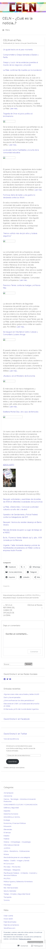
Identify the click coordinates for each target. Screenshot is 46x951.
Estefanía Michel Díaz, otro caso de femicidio (20, 412)
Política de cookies (25, 939)
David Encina (32, 43)
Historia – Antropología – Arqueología (17, 842)
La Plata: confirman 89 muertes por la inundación (22, 70)
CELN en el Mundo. (35, 606)
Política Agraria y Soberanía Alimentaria (18, 881)
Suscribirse (12, 761)
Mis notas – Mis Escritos (12, 867)
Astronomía (8, 796)
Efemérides (8, 829)
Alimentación (8, 793)
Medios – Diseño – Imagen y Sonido (16, 860)
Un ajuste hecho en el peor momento (18, 50)
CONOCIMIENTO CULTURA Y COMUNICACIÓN (20, 805)
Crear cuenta (8, 916)
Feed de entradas (10, 922)
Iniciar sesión (8, 919)
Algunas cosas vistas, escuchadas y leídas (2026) (21, 694)
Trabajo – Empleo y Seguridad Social (17, 894)
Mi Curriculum (9, 864)
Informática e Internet (11, 845)
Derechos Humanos (11, 814)
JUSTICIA (28, 595)
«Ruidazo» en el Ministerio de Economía (19, 376)
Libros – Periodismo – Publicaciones (17, 851)
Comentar (34, 652)
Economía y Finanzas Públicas (15, 823)
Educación (7, 826)
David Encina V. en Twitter (15, 734)
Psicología (7, 885)
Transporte (7, 897)
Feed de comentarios (11, 925)
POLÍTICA (35, 595)
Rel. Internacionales (11, 888)
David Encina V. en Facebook (17, 719)
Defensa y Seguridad (11, 808)
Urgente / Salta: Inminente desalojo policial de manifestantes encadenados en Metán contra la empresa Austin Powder (21, 547)
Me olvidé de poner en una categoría (17, 857)
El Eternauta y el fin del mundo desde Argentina (21, 709)
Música (6, 854)
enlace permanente (31, 598)
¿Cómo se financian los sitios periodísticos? (19, 700)
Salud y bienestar (10, 891)
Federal (6, 839)
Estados (6, 836)
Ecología (7, 820)
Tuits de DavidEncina (11, 739)
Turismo (7, 900)
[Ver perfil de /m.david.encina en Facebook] (5, 679)
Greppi (13, 598)
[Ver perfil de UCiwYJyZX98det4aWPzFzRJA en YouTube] (10, 679)
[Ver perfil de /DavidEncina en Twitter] (7, 679)
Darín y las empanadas (12, 697)
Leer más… (14, 109)
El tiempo (7, 832)
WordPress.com (9, 928)
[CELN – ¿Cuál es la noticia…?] (23, 7)
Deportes (7, 811)
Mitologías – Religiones (12, 870)
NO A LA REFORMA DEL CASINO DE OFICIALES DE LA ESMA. (9, 610)
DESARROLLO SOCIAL (12, 817)
